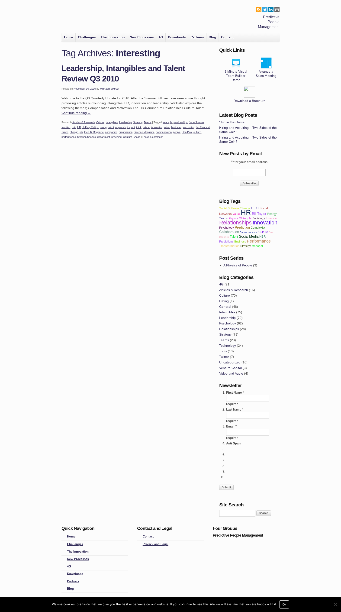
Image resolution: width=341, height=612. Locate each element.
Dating (224, 301)
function (65, 127)
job (81, 132)
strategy (245, 245)
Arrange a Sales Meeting (266, 74)
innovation (156, 127)
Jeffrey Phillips (90, 127)
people (176, 132)
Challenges (87, 37)
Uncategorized (230, 362)
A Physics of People (237, 265)
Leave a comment (152, 137)
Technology (227, 345)
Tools (223, 351)
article (146, 127)
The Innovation (113, 37)
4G (161, 37)
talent (111, 127)
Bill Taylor (259, 214)
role (74, 127)
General (225, 306)
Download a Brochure (249, 101)
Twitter (224, 357)
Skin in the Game (231, 122)
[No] (335, 604)
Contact (227, 37)
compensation (164, 132)
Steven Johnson (248, 232)
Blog (212, 37)
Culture (100, 122)
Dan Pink (187, 132)
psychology (226, 227)
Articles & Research (83, 122)
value (167, 127)
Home (68, 37)
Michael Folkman (109, 88)
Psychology (227, 323)
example (167, 122)
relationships (181, 122)
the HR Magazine (94, 132)
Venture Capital (230, 368)
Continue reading (76, 113)
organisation (125, 132)
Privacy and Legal (155, 544)
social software (229, 208)
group (103, 127)
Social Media (248, 236)
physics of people (239, 218)
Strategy (137, 122)
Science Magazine (144, 132)
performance (68, 137)
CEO (255, 208)
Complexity (258, 227)
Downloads (177, 37)
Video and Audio (231, 373)
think (139, 127)
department (103, 137)
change (74, 132)
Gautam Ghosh (131, 137)
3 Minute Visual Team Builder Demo (236, 76)
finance (271, 218)
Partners (197, 37)
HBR (262, 236)
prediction (242, 227)
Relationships (229, 329)
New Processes (142, 37)
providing (116, 137)
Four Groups (68, 17)
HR (79, 127)
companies (111, 132)
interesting (188, 127)
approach (120, 127)
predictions (226, 241)
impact (131, 127)
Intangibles (112, 122)
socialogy (258, 218)
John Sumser (196, 122)
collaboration (229, 232)
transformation (229, 246)
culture (197, 132)
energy (272, 214)
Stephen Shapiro (86, 137)
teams (223, 218)
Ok (284, 604)
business (176, 127)
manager (257, 245)
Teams (147, 122)
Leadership (125, 122)
